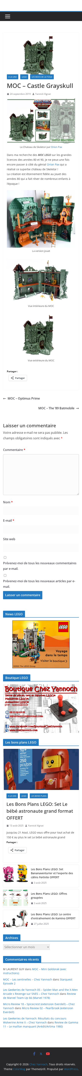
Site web (9, 539)
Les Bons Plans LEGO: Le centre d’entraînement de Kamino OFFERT (53, 916)
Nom (8, 502)
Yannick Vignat (43, 94)
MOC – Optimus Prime (24, 398)
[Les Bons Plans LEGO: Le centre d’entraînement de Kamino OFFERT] (15, 919)
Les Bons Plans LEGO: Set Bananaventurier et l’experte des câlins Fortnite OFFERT (52, 873)
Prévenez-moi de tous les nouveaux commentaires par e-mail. (39, 566)
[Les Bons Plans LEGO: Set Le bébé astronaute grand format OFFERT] (41, 769)
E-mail (8, 520)
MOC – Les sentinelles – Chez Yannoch (27, 979)
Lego (24, 76)
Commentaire (14, 450)
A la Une (12, 76)
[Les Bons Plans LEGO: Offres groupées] (15, 898)
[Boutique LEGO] (41, 708)
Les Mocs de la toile (42, 76)
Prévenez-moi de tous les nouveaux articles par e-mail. (39, 584)
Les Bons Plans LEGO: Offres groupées (49, 895)
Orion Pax (56, 147)
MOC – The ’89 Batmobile (56, 408)
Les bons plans (38, 796)
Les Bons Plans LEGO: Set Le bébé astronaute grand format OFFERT (39, 811)
